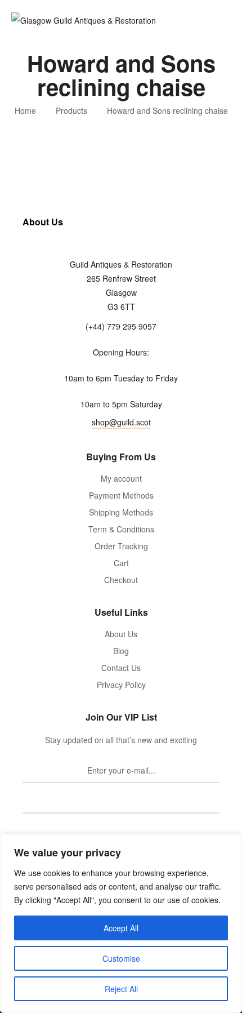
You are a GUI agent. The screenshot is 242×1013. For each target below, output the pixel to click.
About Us (121, 633)
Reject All (121, 988)
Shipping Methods (121, 512)
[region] (121, 923)
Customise (121, 958)
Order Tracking (121, 546)
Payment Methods (121, 495)
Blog (121, 650)
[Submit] (121, 801)
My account (121, 478)
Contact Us (121, 667)
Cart (121, 562)
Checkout (121, 579)
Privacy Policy (121, 684)
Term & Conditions (121, 529)
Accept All (121, 928)
